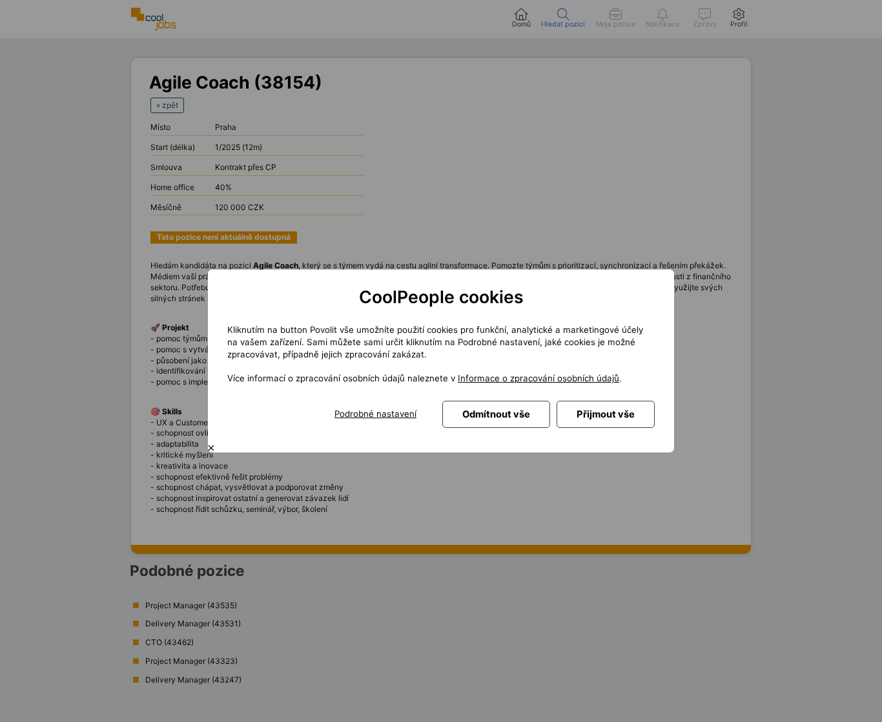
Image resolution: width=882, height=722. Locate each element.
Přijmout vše (606, 414)
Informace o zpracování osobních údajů (538, 378)
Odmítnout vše (496, 414)
